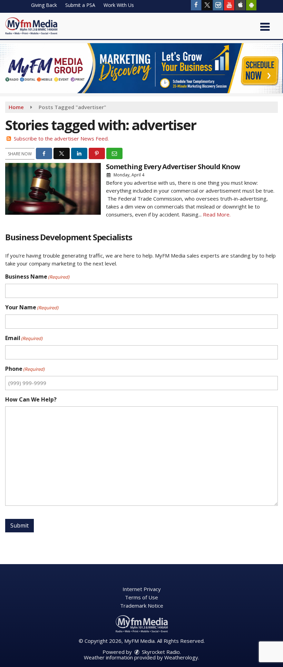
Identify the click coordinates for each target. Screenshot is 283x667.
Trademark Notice (141, 605)
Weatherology (181, 657)
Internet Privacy (142, 589)
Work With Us (119, 5)
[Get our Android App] (251, 5)
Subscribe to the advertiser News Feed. (61, 138)
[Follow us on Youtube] (229, 5)
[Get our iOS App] (240, 5)
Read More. (217, 214)
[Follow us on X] (207, 5)
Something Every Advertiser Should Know (173, 166)
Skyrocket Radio (160, 651)
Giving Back (44, 5)
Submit (19, 525)
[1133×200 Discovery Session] (141, 67)
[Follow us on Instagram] (218, 5)
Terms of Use (141, 597)
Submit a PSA (80, 5)
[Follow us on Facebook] (196, 5)
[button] (265, 24)
